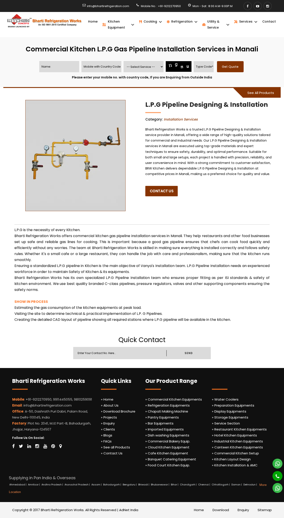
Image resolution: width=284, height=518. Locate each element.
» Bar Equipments (159, 423)
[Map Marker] (60, 446)
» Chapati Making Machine (166, 411)
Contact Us (161, 191)
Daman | (237, 484)
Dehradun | (250, 484)
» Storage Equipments (230, 417)
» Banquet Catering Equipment (170, 459)
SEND (189, 353)
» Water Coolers (225, 399)
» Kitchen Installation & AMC (235, 465)
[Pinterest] (53, 446)
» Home (107, 399)
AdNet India (128, 510)
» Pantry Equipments (162, 417)
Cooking (150, 21)
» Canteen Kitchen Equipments (237, 447)
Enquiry (243, 510)
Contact (269, 21)
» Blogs (106, 435)
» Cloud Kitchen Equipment (167, 447)
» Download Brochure (118, 411)
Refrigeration (182, 21)
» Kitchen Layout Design (231, 459)
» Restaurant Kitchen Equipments (239, 429)
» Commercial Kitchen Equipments (173, 399)
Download (221, 510)
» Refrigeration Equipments (167, 405)
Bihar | (175, 484)
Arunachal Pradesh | (78, 484)
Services (245, 21)
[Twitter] (21, 446)
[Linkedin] (29, 446)
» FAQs (106, 441)
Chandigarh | (188, 484)
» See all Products (115, 447)
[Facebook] (247, 6)
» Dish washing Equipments (167, 435)
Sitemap (265, 510)
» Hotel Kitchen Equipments (234, 435)
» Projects (109, 417)
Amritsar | (34, 484)
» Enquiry (108, 423)
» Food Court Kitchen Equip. (167, 465)
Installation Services (181, 119)
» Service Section (226, 423)
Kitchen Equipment (116, 24)
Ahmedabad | (18, 484)
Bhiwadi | (144, 484)
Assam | (96, 484)
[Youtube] (257, 6)
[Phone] (274, 474)
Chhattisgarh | (221, 484)
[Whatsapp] (274, 462)
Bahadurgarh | (112, 484)
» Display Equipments (229, 411)
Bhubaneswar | (160, 484)
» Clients (108, 429)
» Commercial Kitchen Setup (235, 453)
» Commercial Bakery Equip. (167, 441)
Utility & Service (213, 24)
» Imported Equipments (164, 429)
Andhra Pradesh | (52, 484)
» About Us (109, 405)
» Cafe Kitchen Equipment (166, 453)
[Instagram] (267, 6)
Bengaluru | (130, 484)
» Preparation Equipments (233, 405)
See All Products (260, 92)
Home (93, 21)
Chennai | (204, 484)
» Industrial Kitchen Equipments (237, 441)
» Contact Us (111, 453)
